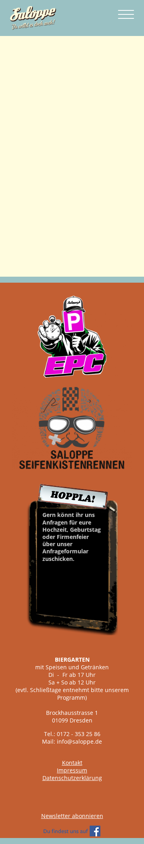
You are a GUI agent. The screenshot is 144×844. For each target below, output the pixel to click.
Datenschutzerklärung (72, 778)
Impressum (72, 770)
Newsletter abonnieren (72, 816)
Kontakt (72, 762)
